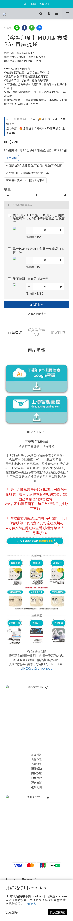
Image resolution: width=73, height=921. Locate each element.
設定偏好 (12, 912)
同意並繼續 (57, 912)
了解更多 (30, 904)
